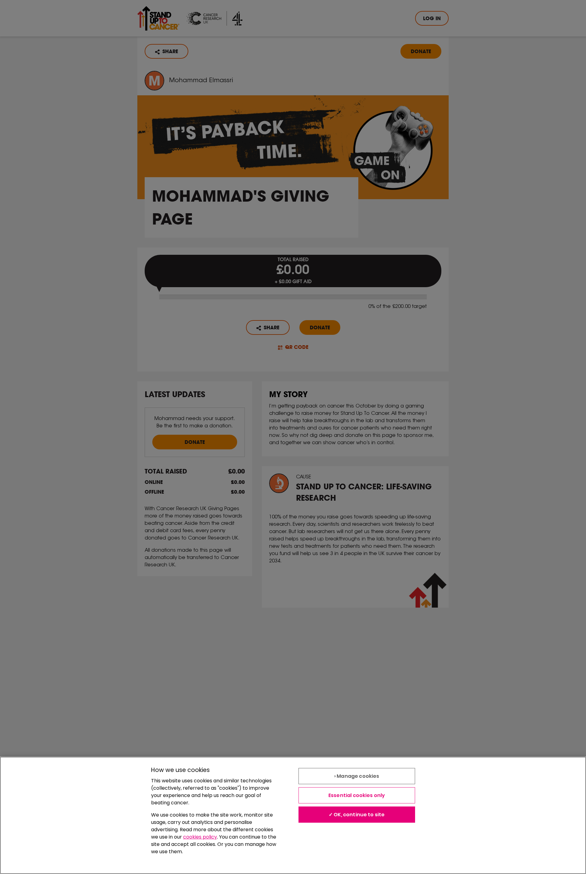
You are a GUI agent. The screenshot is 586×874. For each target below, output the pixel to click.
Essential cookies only (356, 795)
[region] (293, 815)
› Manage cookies (356, 776)
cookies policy (200, 836)
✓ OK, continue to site (357, 814)
